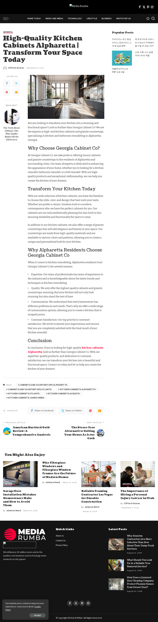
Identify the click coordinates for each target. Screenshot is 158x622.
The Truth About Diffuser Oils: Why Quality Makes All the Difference (11, 134)
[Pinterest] (148, 7)
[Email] (16, 92)
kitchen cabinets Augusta (64, 393)
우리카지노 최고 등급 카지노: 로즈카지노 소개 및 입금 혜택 (122, 42)
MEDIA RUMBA (74, 618)
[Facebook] (139, 7)
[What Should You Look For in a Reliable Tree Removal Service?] (116, 565)
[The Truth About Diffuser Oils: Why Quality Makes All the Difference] (12, 117)
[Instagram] (152, 7)
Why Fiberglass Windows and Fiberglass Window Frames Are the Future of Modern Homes (59, 470)
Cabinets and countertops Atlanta (30, 389)
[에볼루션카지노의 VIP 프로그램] (122, 58)
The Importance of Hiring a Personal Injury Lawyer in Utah (137, 494)
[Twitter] (144, 7)
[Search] (153, 18)
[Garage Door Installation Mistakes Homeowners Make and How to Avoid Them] (20, 474)
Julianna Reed (13, 511)
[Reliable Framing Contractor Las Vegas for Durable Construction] (98, 474)
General (8, 32)
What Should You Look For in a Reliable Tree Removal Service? (139, 563)
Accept (37, 615)
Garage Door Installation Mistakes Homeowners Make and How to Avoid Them (19, 498)
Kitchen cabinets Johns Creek (26, 398)
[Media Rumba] (79, 7)
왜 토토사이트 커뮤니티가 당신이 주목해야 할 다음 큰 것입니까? (144, 42)
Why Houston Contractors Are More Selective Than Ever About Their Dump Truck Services (140, 542)
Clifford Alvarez (16, 68)
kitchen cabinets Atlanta (24, 393)
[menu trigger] (7, 18)
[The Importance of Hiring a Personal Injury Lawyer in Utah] (138, 474)
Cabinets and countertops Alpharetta (43, 385)
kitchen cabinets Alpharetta (78, 389)
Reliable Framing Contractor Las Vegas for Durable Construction (97, 496)
